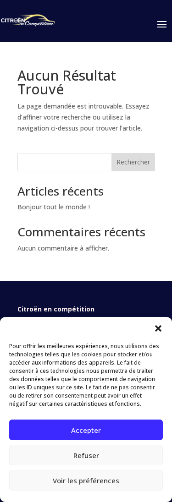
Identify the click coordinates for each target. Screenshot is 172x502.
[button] (158, 328)
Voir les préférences (86, 480)
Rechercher (133, 162)
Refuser (86, 455)
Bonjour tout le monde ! (53, 206)
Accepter (86, 430)
